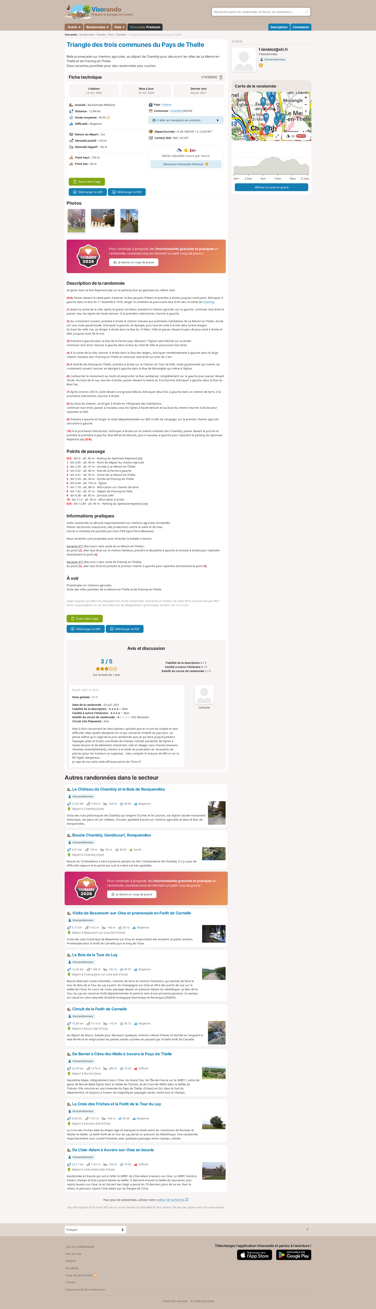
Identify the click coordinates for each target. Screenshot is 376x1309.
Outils (72, 27)
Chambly (176, 111)
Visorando (71, 34)
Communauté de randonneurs (86, 1289)
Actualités (72, 1268)
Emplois (71, 1261)
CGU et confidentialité (80, 1247)
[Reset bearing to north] (305, 111)
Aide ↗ (119, 27)
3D (298, 136)
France (167, 105)
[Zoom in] (305, 97)
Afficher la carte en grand (271, 187)
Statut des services (175, 1301)
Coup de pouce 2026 (79, 1275)
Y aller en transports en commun (179, 120)
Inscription (279, 27)
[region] (271, 116)
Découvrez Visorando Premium (183, 164)
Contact (71, 1282)
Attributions (239, 138)
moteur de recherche (170, 1200)
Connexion (301, 27)
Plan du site (73, 1254)
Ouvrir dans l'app (89, 181)
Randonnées (96, 27)
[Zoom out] (305, 104)
